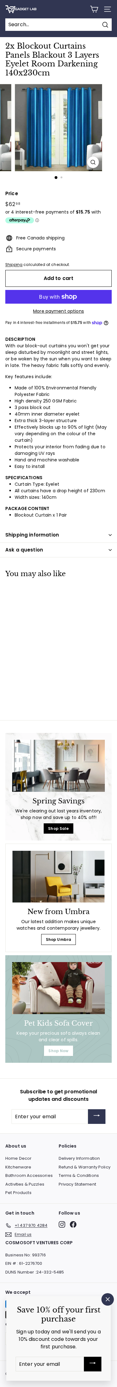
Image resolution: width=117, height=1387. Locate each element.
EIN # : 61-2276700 (23, 1263)
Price (11, 193)
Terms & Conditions (79, 1175)
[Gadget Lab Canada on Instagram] (62, 1224)
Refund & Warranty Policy (84, 1167)
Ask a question (24, 550)
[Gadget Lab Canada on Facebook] (73, 1224)
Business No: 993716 (25, 1255)
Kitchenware (18, 1167)
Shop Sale (58, 828)
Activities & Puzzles (24, 1184)
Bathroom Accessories (29, 1175)
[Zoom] (93, 162)
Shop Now (58, 1050)
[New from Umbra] (58, 877)
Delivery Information (79, 1158)
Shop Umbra (58, 939)
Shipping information (32, 535)
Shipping (13, 264)
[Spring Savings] (58, 766)
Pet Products (18, 1193)
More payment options (58, 311)
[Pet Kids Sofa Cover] (58, 988)
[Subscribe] (96, 1116)
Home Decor (18, 1158)
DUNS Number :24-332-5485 (34, 1272)
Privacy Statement (77, 1184)
